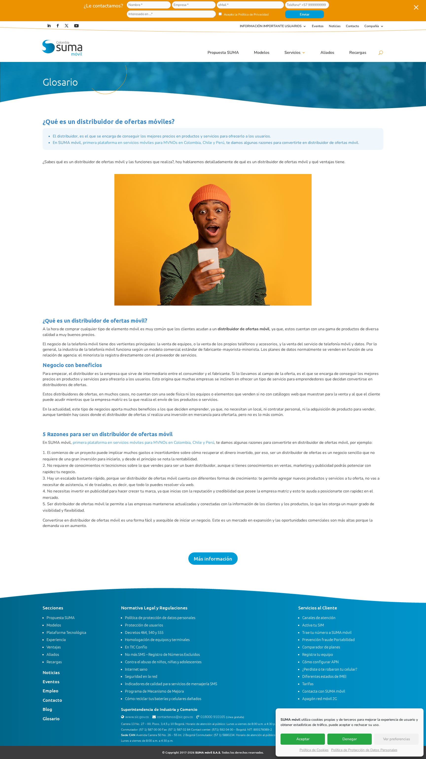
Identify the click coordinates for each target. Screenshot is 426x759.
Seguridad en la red (141, 676)
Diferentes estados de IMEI (324, 676)
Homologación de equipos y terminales (157, 639)
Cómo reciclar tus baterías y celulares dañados (163, 698)
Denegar (349, 739)
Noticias (334, 26)
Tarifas (307, 683)
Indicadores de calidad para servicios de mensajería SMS (171, 683)
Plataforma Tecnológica (66, 632)
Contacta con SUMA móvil (323, 691)
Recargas (357, 52)
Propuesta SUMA (223, 52)
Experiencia (56, 639)
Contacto (352, 26)
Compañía (371, 26)
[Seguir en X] (66, 25)
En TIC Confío (136, 646)
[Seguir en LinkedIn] (48, 25)
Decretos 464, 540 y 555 (144, 632)
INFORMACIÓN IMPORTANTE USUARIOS (271, 26)
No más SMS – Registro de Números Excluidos (162, 654)
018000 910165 (212, 717)
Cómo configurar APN (320, 661)
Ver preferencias (396, 739)
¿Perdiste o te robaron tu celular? (329, 669)
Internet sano (136, 669)
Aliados (327, 52)
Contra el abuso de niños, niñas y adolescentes (163, 661)
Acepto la (245, 14)
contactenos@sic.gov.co (175, 717)
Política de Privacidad (253, 14)
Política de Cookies (314, 750)
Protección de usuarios (144, 624)
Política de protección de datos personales (160, 617)
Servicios (292, 52)
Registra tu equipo (317, 654)
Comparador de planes (321, 646)
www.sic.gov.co (137, 717)
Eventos (317, 26)
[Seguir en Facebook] (57, 25)
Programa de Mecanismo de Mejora (154, 691)
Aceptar (302, 739)
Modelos (261, 52)
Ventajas (54, 646)
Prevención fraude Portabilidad (328, 639)
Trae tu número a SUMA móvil (327, 632)
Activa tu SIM (313, 624)
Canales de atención (319, 617)
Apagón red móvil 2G (319, 698)
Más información (213, 558)
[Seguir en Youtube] (76, 25)
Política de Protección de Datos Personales (364, 750)
